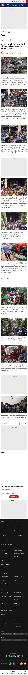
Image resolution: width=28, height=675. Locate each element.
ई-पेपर (17, 1)
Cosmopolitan (4, 576)
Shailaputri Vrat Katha (6, 640)
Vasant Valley (4, 553)
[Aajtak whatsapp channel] (10, 663)
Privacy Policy (3, 535)
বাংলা (20, 1)
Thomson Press (18, 560)
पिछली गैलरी (5, 424)
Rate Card (16, 530)
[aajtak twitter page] (17, 663)
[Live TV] (23, 5)
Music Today (4, 580)
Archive (23, 646)
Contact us (16, 521)
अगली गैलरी (23, 424)
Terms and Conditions (18, 535)
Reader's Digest (18, 576)
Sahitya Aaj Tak (4, 592)
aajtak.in (7, 51)
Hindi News (3, 31)
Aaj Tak (13, 1)
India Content (17, 623)
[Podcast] (16, 5)
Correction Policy (4, 540)
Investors (3, 530)
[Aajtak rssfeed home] (21, 663)
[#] (10, 40)
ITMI (2, 560)
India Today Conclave (6, 596)
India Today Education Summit (6, 612)
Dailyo (12, 646)
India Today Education (6, 557)
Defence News (17, 640)
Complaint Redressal (18, 526)
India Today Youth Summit (5, 605)
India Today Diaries (19, 553)
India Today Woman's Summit (19, 598)
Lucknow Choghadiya (6, 633)
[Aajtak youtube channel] (25, 663)
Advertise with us (4, 526)
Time (15, 580)
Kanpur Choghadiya (18, 633)
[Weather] (13, 5)
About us (2, 521)
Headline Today (18, 626)
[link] (26, 1)
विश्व (9, 31)
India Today (24, 1)
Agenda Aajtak (17, 592)
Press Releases (17, 540)
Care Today (3, 623)
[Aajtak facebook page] (14, 663)
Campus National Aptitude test (5, 566)
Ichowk (17, 646)
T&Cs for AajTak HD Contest (6, 544)
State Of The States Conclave (19, 605)
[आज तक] (3, 4)
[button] (25, 672)
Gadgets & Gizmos (5, 584)
